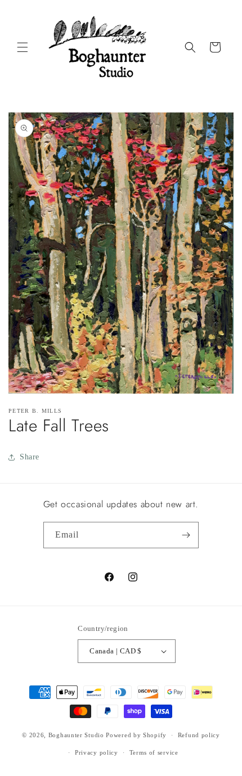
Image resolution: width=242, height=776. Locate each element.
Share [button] (29, 457)
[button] (22, 47)
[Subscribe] (185, 535)
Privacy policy (96, 752)
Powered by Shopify (136, 735)
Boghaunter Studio (76, 735)
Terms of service (153, 752)
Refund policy (199, 735)
